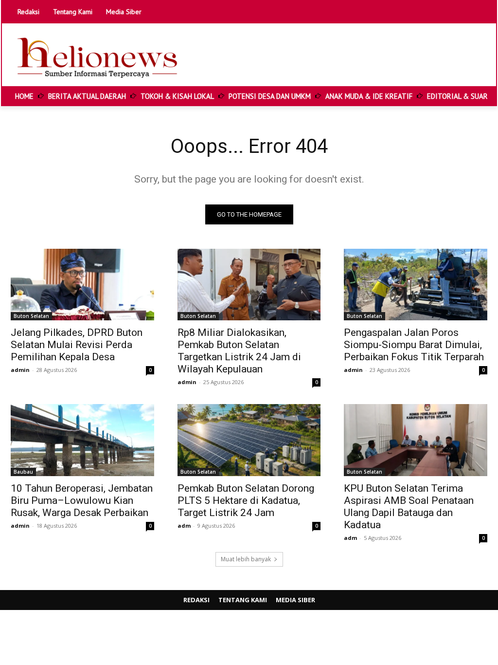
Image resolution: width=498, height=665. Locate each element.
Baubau (23, 471)
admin (20, 369)
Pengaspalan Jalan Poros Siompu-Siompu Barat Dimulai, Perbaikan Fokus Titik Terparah (414, 345)
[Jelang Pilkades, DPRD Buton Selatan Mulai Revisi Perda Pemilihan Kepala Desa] (82, 284)
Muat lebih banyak (246, 559)
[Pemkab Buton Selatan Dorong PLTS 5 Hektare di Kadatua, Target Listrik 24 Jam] (249, 440)
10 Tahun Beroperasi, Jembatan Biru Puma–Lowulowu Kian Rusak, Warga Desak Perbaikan (82, 500)
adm (184, 525)
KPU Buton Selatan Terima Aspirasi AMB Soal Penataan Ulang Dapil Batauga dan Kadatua (409, 506)
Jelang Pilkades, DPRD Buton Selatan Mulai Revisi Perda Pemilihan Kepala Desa (76, 345)
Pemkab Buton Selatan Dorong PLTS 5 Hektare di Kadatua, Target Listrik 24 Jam (246, 500)
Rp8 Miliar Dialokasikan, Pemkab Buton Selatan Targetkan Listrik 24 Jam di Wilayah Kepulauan (239, 351)
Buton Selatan (31, 316)
